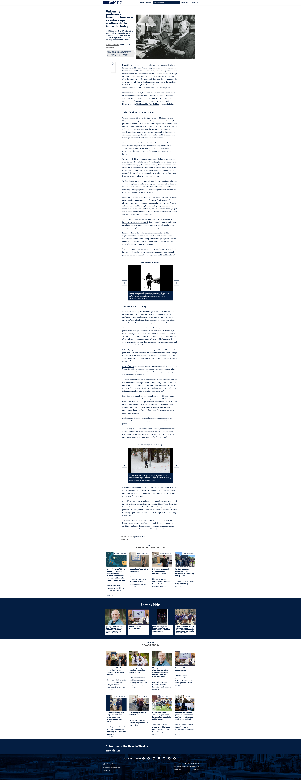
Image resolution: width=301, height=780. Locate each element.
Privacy (179, 763)
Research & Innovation (112, 44)
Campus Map (177, 769)
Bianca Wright (110, 47)
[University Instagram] (169, 758)
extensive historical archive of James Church (147, 221)
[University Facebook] (148, 758)
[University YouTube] (154, 758)
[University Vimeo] (159, 758)
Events (142, 2)
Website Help (177, 766)
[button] (186, 2)
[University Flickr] (164, 758)
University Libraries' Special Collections (141, 219)
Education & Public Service (188, 652)
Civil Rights (196, 769)
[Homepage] (113, 2)
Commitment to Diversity (192, 763)
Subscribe (149, 2)
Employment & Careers (192, 773)
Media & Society (167, 652)
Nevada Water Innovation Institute (135, 506)
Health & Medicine (121, 652)
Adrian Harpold (128, 366)
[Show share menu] (113, 63)
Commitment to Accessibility (190, 766)
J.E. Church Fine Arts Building (147, 104)
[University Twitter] (143, 758)
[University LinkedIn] (174, 758)
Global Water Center (165, 504)
